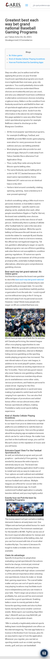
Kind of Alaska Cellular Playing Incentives (27, 59)
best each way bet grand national (29, 280)
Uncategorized (11, 40)
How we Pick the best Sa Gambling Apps (26, 62)
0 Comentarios (25, 40)
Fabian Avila (14, 37)
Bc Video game (15, 55)
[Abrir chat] (44, 652)
